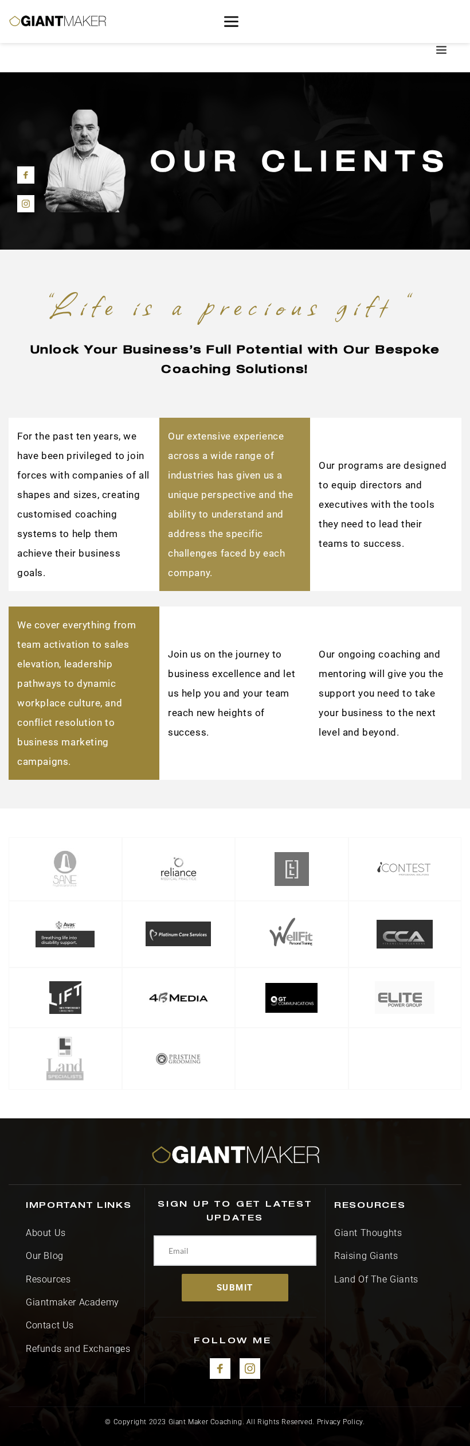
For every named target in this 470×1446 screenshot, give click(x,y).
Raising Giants (366, 1255)
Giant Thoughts (368, 1232)
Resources (49, 1279)
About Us (46, 1232)
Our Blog (45, 1255)
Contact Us (50, 1325)
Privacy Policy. (341, 1422)
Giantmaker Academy (74, 1302)
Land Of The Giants (376, 1279)
